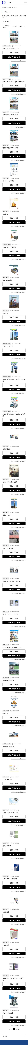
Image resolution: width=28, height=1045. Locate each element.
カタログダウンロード (14, 57)
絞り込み (7, 21)
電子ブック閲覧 (14, 53)
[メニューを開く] (25, 2)
